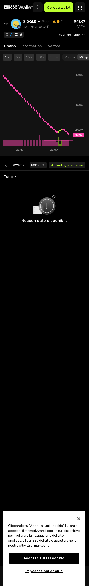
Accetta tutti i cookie (44, 558)
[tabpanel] (44, 368)
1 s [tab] (7, 57)
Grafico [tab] (10, 46)
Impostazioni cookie (44, 571)
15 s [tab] (29, 57)
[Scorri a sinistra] (7, 165)
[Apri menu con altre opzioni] (80, 6)
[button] (37, 7)
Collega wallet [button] (59, 7)
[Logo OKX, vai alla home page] (18, 7)
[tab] (19, 165)
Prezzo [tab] (70, 57)
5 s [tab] (18, 57)
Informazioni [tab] (32, 46)
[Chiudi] (78, 518)
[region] (44, 548)
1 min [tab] (54, 57)
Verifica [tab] (54, 46)
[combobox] (10, 177)
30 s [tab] (41, 57)
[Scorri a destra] (23, 165)
